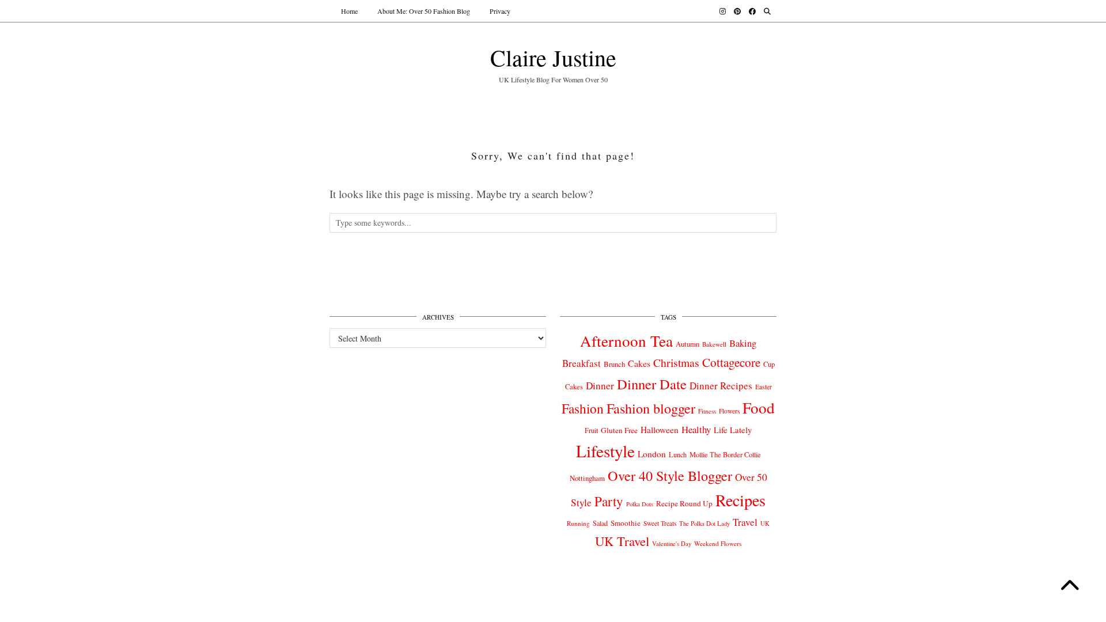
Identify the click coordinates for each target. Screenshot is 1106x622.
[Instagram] (722, 11)
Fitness (707, 411)
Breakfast (581, 363)
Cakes (639, 363)
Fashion (583, 408)
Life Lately (733, 429)
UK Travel (622, 540)
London (652, 454)
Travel (745, 522)
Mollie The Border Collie (725, 454)
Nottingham (587, 478)
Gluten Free (619, 430)
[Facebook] (752, 11)
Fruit (591, 430)
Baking (742, 343)
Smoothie (626, 523)
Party (608, 501)
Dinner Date (652, 383)
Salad (600, 523)
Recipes (740, 500)
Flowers (729, 411)
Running (578, 523)
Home (349, 11)
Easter (763, 386)
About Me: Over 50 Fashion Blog (423, 11)
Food (759, 407)
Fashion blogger (651, 408)
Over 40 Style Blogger (670, 475)
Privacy (500, 11)
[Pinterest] (737, 11)
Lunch (678, 454)
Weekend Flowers (717, 543)
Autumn (687, 344)
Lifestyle (605, 450)
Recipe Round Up (684, 503)
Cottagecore (731, 362)
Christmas (676, 362)
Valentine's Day (671, 544)
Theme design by (727, 593)
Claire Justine (553, 57)
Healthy (696, 429)
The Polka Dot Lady (704, 523)
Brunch (614, 364)
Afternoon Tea (626, 340)
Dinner (600, 385)
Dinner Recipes (721, 385)
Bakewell (714, 344)
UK (765, 523)
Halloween (660, 429)
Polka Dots (639, 504)
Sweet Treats (659, 523)
